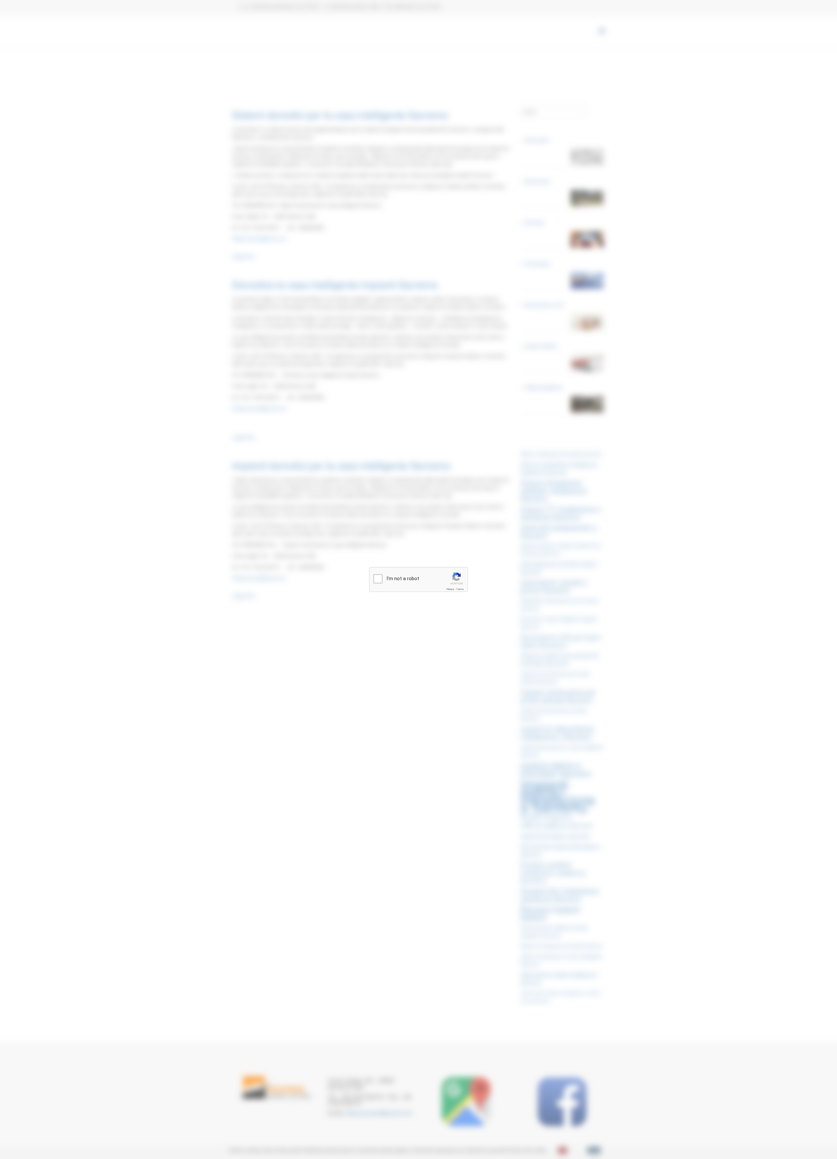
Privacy (450, 589)
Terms (460, 589)
